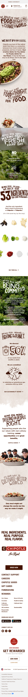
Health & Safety (18, 601)
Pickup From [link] (16, 5)
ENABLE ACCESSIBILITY (14, 1)
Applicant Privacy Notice (7, 676)
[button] (14, 567)
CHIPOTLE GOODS (9, 582)
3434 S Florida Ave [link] (17, 7)
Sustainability (18, 607)
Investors (4, 601)
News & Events (18, 598)
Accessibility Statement (7, 674)
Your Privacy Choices (6, 693)
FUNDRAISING (8, 590)
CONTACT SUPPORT (10, 574)
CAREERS (6, 578)
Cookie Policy (5, 686)
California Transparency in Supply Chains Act (12, 679)
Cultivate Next (18, 603)
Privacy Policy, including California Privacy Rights (13, 691)
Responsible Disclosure (5, 611)
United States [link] (7, 669)
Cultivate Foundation (5, 604)
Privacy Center (5, 689)
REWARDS (6, 593)
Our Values (5, 598)
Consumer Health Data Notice (8, 681)
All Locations (5, 607)
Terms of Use (4, 684)
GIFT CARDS (7, 586)
